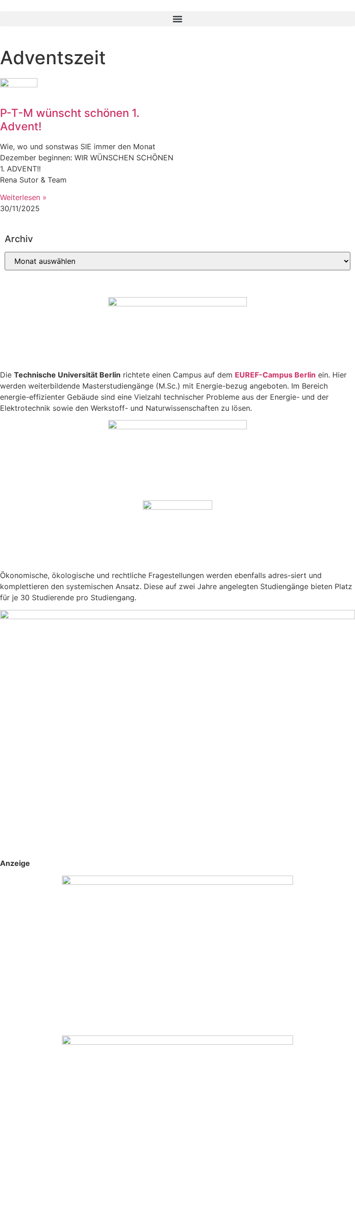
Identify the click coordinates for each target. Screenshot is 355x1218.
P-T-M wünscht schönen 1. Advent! (70, 119)
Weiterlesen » (23, 197)
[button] (177, 18)
